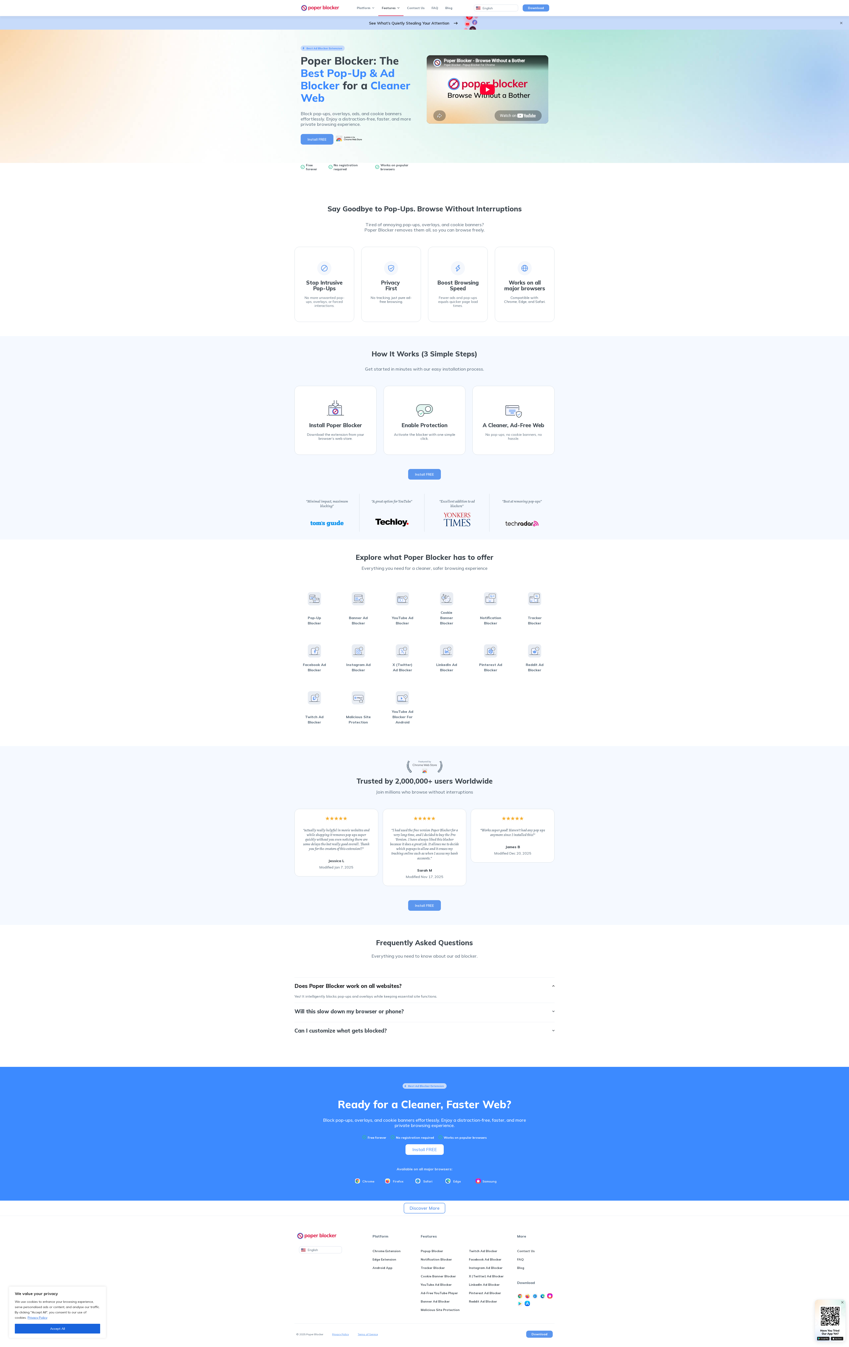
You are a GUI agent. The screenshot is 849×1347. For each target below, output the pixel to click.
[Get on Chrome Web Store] (349, 141)
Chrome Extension (387, 1251)
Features (389, 8)
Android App (382, 1268)
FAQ (435, 8)
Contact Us (415, 8)
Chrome (368, 1181)
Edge (457, 1181)
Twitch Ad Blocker (483, 1251)
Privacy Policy (37, 1318)
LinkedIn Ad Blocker (484, 1285)
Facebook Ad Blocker (485, 1259)
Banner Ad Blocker (435, 1301)
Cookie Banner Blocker (438, 1276)
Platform (363, 8)
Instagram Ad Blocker (486, 1268)
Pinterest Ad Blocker (485, 1293)
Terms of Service (368, 1334)
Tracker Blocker (433, 1268)
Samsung (489, 1181)
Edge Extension (384, 1259)
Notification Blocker (436, 1259)
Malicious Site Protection (440, 1310)
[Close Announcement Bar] (841, 23)
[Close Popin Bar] (842, 1302)
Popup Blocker (432, 1251)
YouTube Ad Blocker (436, 1285)
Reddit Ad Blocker (483, 1301)
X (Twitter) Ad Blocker (486, 1276)
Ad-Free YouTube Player (439, 1293)
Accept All (57, 1329)
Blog (448, 8)
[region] (57, 1312)
